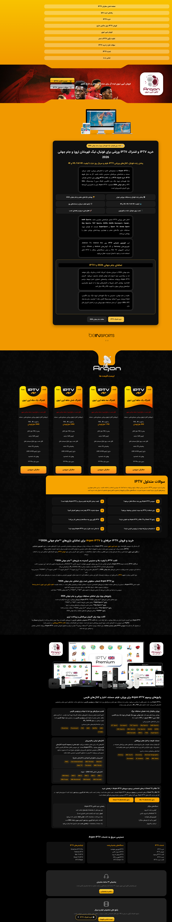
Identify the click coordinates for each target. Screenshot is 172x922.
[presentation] (105, 320)
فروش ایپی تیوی (106, 22)
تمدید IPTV (107, 35)
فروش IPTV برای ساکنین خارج (107, 18)
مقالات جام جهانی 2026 (97, 299)
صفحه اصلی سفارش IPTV (106, 4)
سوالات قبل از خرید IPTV (107, 31)
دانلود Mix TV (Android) (147, 782)
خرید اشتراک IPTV (116, 299)
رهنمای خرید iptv (107, 9)
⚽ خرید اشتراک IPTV (87, 917)
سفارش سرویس (139, 450)
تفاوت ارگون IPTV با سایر (107, 26)
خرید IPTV (106, 13)
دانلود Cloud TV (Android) (121, 782)
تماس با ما (106, 40)
